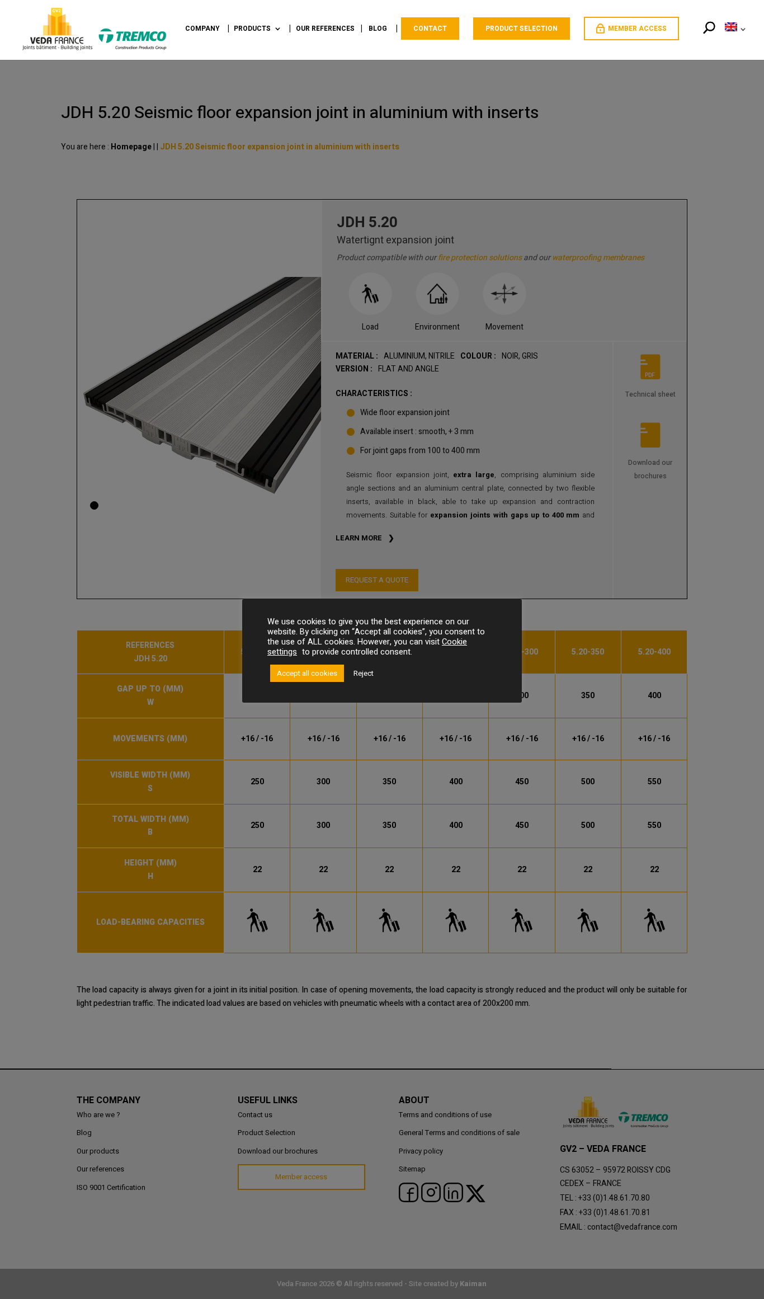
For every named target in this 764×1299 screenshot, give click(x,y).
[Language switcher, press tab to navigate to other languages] (733, 40)
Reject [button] (363, 673)
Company (202, 29)
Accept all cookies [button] (307, 673)
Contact (430, 28)
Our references (325, 29)
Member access (637, 28)
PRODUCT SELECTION (521, 28)
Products (252, 29)
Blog (378, 29)
